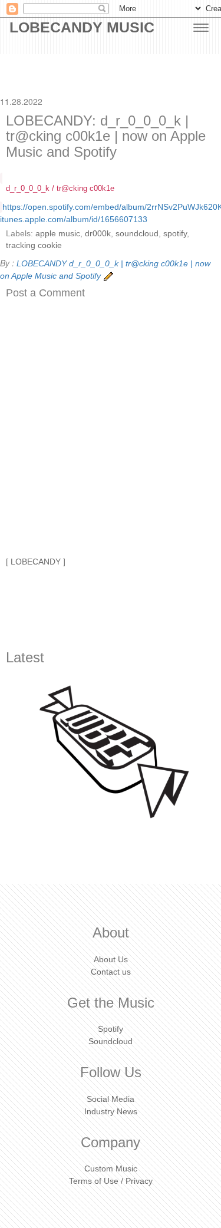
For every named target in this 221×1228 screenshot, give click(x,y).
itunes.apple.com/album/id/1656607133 (73, 219)
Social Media (110, 1099)
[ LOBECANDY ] (35, 561)
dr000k (98, 233)
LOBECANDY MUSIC (81, 27)
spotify (175, 233)
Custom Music (110, 1168)
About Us (111, 959)
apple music (57, 233)
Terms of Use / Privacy (111, 1181)
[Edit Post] (108, 275)
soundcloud (137, 233)
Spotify (110, 1029)
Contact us (111, 971)
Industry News (110, 1111)
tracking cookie (34, 245)
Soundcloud (110, 1041)
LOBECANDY (42, 263)
